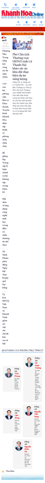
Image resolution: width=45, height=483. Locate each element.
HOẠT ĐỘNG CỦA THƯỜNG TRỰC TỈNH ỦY (22, 351)
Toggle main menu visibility (42, 28)
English (41, 25)
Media (34, 7)
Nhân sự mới (26, 7)
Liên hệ (34, 25)
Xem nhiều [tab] (5, 44)
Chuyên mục (5, 7)
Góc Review (26, 25)
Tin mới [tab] (4, 39)
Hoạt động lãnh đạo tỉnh (15, 8)
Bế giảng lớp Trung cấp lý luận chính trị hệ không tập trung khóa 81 (5, 172)
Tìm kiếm (18, 25)
